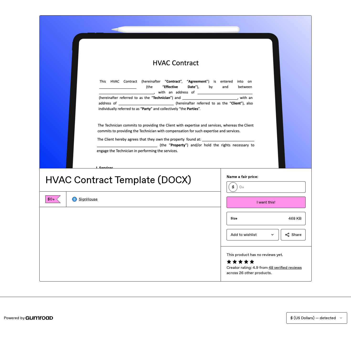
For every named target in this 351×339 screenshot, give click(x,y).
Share (297, 234)
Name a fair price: (242, 176)
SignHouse (88, 199)
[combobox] (253, 234)
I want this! (266, 202)
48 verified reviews (285, 267)
